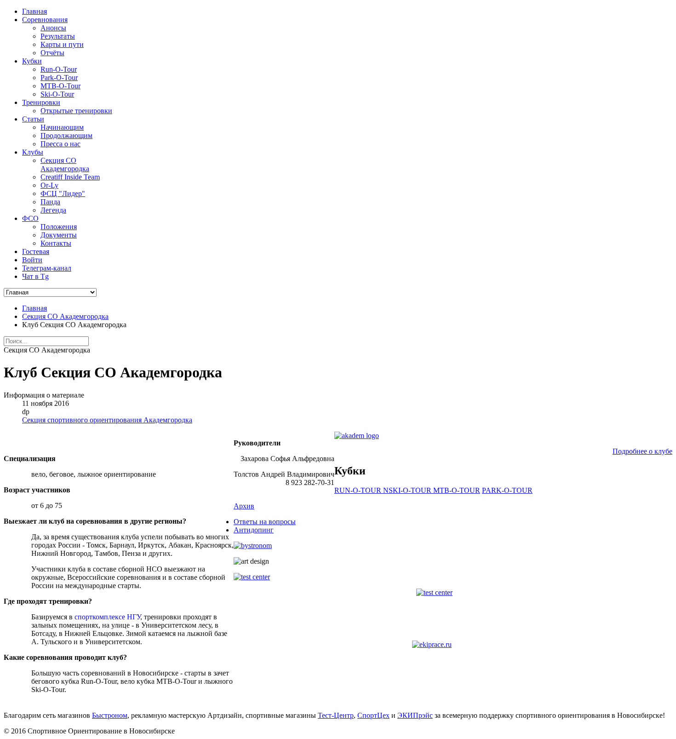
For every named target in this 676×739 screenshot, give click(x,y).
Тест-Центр (336, 715)
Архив (244, 506)
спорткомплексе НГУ (107, 617)
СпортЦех (373, 715)
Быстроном (109, 715)
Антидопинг (254, 530)
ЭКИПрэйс (415, 715)
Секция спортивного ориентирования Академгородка (107, 420)
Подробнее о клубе (642, 451)
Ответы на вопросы (265, 521)
